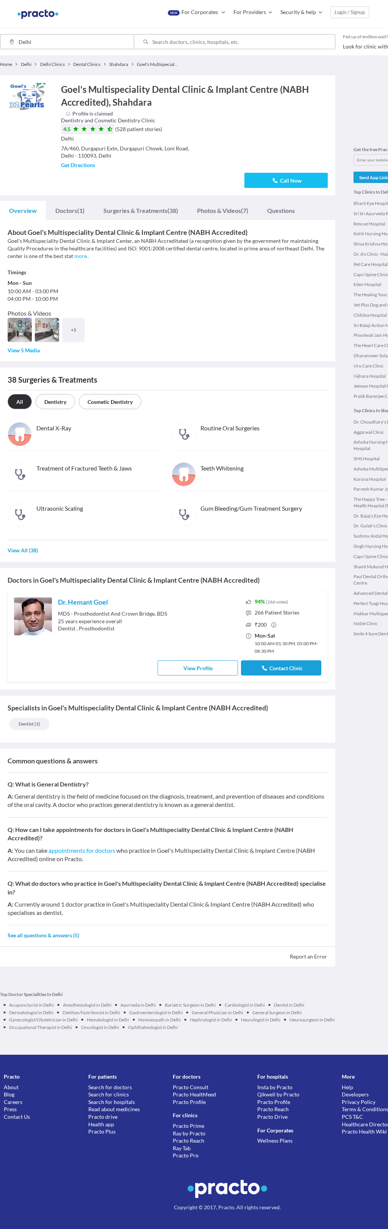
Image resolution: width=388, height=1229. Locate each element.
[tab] (23, 210)
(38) (140, 210)
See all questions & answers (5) (43, 935)
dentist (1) (29, 724)
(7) (222, 210)
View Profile (198, 668)
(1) (69, 210)
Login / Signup (350, 12)
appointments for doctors (81, 850)
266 (277, 612)
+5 (73, 330)
